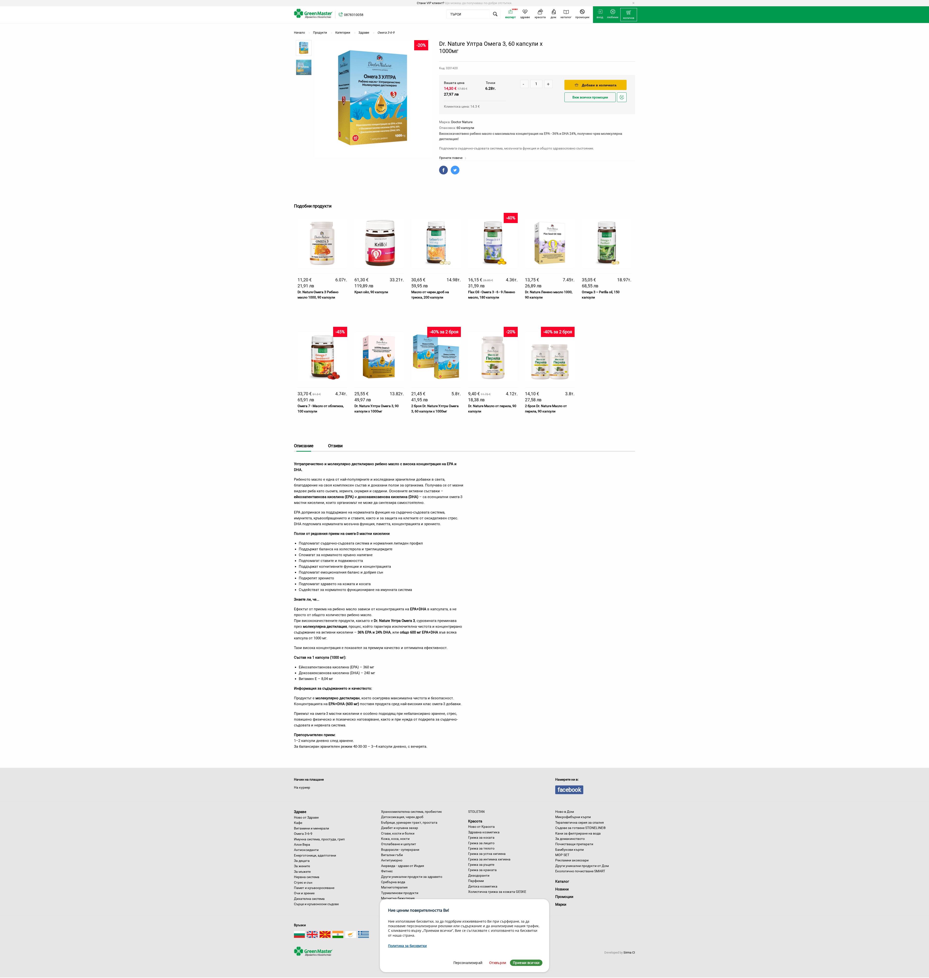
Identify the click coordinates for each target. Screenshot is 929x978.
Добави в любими (622, 101)
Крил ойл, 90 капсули (371, 292)
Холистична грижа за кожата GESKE (497, 892)
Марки (560, 904)
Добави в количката (599, 85)
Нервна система (306, 877)
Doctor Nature (461, 122)
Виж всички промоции (590, 97)
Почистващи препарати (574, 844)
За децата (302, 861)
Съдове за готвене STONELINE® (580, 828)
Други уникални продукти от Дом (582, 866)
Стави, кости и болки (397, 833)
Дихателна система (309, 899)
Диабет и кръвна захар (399, 828)
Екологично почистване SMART (580, 871)
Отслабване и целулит (398, 844)
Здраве (300, 812)
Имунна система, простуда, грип (319, 839)
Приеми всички (526, 962)
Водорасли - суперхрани (400, 849)
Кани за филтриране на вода (578, 833)
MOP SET (562, 855)
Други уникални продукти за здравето (411, 877)
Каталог (562, 881)
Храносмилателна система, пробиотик (411, 812)
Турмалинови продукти (399, 893)
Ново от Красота (481, 827)
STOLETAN (476, 812)
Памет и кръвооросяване (314, 888)
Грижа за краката (482, 870)
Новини (562, 889)
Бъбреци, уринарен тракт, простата (409, 822)
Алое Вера (302, 844)
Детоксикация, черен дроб (402, 817)
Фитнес (387, 871)
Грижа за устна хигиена (487, 854)
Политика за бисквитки (407, 945)
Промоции (564, 897)
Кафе (298, 823)
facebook (569, 789)
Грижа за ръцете (481, 864)
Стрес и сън (303, 882)
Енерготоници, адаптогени (315, 855)
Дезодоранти (478, 875)
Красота (475, 821)
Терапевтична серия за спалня (579, 822)
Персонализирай (467, 962)
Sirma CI (629, 952)
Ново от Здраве (306, 817)
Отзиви (335, 445)
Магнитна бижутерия (398, 898)
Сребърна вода (393, 882)
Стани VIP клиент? (430, 3)
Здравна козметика (484, 832)
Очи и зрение (304, 893)
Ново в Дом (564, 812)
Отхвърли (497, 962)
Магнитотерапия (394, 887)
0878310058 (353, 15)
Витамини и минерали (311, 828)
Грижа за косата (481, 837)
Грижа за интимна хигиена (489, 859)
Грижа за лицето (481, 843)
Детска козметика (482, 886)
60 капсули (465, 128)
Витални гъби (392, 855)
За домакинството (570, 839)
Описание (304, 445)
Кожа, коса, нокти (395, 839)
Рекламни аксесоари (572, 860)
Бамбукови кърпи (569, 849)
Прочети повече (451, 158)
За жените (302, 866)
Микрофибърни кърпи (573, 817)
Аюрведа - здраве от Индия (402, 866)
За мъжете (302, 871)
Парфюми (476, 881)
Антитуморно (391, 860)
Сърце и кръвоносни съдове (316, 904)
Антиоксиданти (306, 850)
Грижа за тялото (481, 848)
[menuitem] (629, 15)
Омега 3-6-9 (303, 834)
